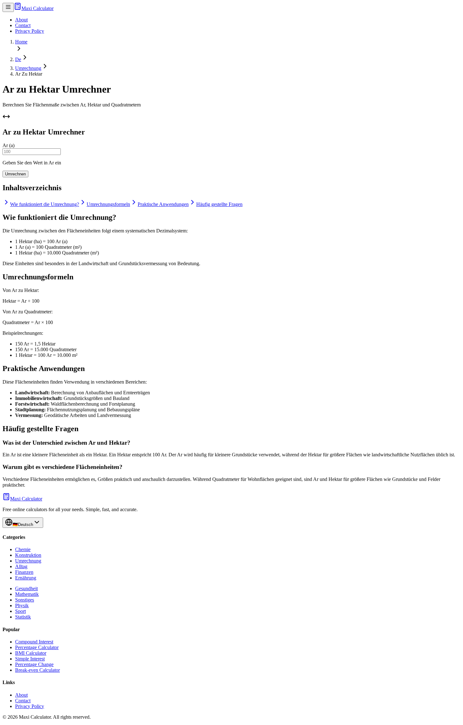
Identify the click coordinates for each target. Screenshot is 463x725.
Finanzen (24, 572)
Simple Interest (30, 658)
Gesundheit (26, 588)
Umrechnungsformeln (108, 204)
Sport (20, 611)
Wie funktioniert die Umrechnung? (44, 204)
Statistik (23, 616)
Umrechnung (28, 68)
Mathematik (27, 594)
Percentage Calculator (37, 647)
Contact (23, 25)
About (21, 19)
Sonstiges (24, 599)
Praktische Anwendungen (163, 204)
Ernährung (25, 577)
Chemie (23, 549)
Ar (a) (8, 145)
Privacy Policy (29, 31)
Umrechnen (15, 174)
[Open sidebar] (8, 7)
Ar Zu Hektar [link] (28, 74)
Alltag (21, 566)
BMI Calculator (30, 653)
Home (21, 41)
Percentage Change (34, 664)
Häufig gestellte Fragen (219, 204)
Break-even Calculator (37, 670)
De (18, 59)
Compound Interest (34, 641)
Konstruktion (28, 555)
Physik (22, 605)
